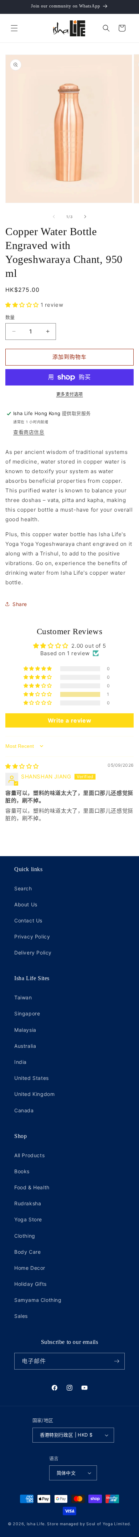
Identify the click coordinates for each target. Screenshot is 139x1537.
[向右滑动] (85, 216)
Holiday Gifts (30, 1284)
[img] (22, 766)
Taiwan (23, 997)
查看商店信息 (29, 432)
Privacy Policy (32, 936)
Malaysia (25, 1030)
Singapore (27, 1013)
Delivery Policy (33, 952)
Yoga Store (28, 1219)
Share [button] (19, 604)
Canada (24, 1110)
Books (22, 1171)
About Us (25, 904)
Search (23, 888)
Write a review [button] (69, 720)
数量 (10, 317)
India (20, 1062)
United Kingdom (34, 1094)
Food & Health (32, 1187)
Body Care (27, 1252)
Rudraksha (27, 1203)
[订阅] (116, 1361)
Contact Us (28, 920)
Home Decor (29, 1268)
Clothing (24, 1236)
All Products (29, 1155)
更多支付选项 (69, 394)
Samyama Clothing (38, 1300)
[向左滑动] (54, 216)
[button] (14, 28)
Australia (25, 1046)
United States (31, 1078)
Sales (21, 1316)
